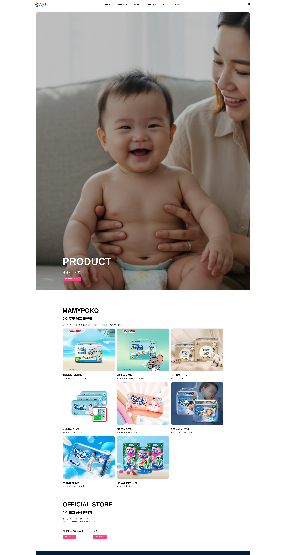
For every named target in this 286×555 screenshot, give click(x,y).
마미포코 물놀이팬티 (127, 482)
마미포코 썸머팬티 (71, 482)
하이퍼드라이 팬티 (71, 428)
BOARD (137, 4)
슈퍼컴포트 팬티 (124, 428)
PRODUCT (122, 4)
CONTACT (151, 4)
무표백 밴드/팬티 (179, 375)
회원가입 (178, 4)
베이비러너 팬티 (124, 375)
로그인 (165, 4)
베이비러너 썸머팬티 (72, 375)
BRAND (108, 4)
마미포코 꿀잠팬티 (180, 428)
